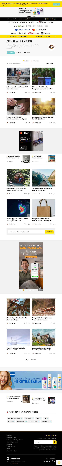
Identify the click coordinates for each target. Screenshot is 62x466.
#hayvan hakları (33, 421)
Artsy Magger (10, 401)
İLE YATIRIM (47, 33)
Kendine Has (12, 92)
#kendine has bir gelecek (14, 418)
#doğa (37, 418)
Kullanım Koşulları (11, 446)
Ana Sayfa (9, 435)
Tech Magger (10, 161)
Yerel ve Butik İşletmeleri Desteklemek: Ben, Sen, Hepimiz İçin (17, 119)
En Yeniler (26, 61)
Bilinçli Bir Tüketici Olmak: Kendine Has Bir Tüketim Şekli (41, 220)
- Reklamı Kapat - (31, 16)
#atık (45, 418)
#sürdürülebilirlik (21, 421)
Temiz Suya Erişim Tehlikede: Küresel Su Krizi (16, 349)
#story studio (28, 418)
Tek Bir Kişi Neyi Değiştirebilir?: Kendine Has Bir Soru (42, 189)
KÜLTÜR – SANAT (13, 22)
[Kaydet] (21, 161)
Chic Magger (35, 161)
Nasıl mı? (27, 19)
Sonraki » (33, 359)
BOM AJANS (15, 463)
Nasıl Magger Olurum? (12, 442)
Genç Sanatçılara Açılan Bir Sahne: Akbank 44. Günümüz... (14, 397)
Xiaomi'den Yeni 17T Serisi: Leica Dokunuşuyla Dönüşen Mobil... (39, 399)
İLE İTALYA (36, 33)
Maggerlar (9, 444)
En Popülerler (36, 61)
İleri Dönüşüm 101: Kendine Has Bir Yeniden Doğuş (17, 319)
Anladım (56, 4)
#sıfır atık (10, 421)
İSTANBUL (31, 22)
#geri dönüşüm (45, 421)
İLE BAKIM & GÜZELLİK (24, 29)
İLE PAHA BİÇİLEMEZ (41, 29)
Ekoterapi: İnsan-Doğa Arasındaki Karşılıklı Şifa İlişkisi (42, 118)
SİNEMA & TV (23, 22)
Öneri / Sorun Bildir (12, 451)
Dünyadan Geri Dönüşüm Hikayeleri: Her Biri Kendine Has (42, 88)
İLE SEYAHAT (50, 22)
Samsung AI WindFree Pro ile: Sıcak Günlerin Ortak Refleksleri (13, 157)
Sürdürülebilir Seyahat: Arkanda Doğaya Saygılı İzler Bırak (16, 189)
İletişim (8, 448)
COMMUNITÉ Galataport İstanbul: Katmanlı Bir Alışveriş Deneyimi (38, 157)
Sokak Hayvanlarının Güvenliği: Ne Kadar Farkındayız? (17, 88)
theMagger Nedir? (11, 437)
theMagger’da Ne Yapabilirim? (14, 439)
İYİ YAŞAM (40, 26)
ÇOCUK (46, 26)
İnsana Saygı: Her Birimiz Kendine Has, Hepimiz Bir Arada (17, 220)
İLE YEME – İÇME (30, 26)
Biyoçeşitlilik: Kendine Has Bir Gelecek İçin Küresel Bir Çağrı (41, 349)
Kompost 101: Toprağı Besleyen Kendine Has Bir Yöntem (42, 319)
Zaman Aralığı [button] (49, 63)
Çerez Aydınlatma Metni (13, 5)
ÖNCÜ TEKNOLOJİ (21, 33)
